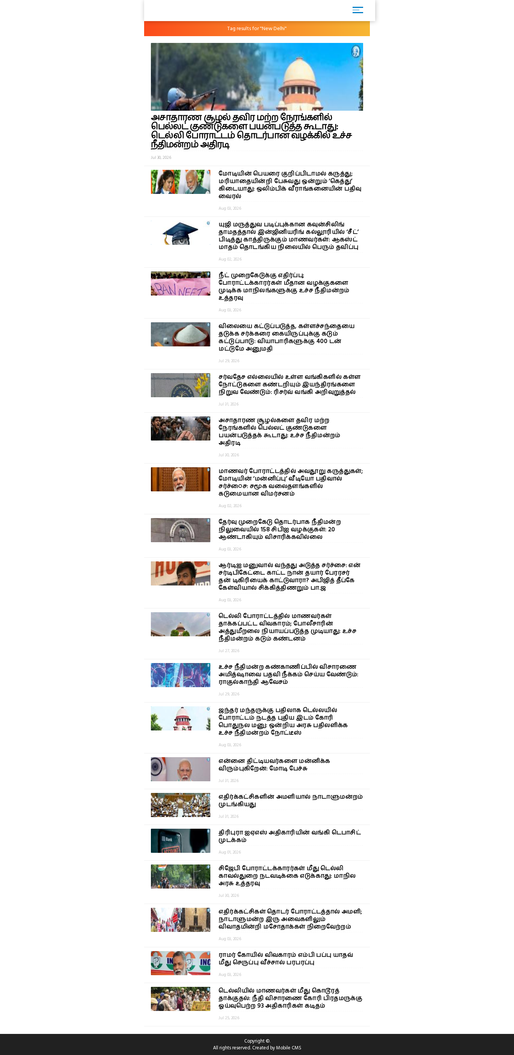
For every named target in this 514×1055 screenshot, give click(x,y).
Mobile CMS (288, 1047)
